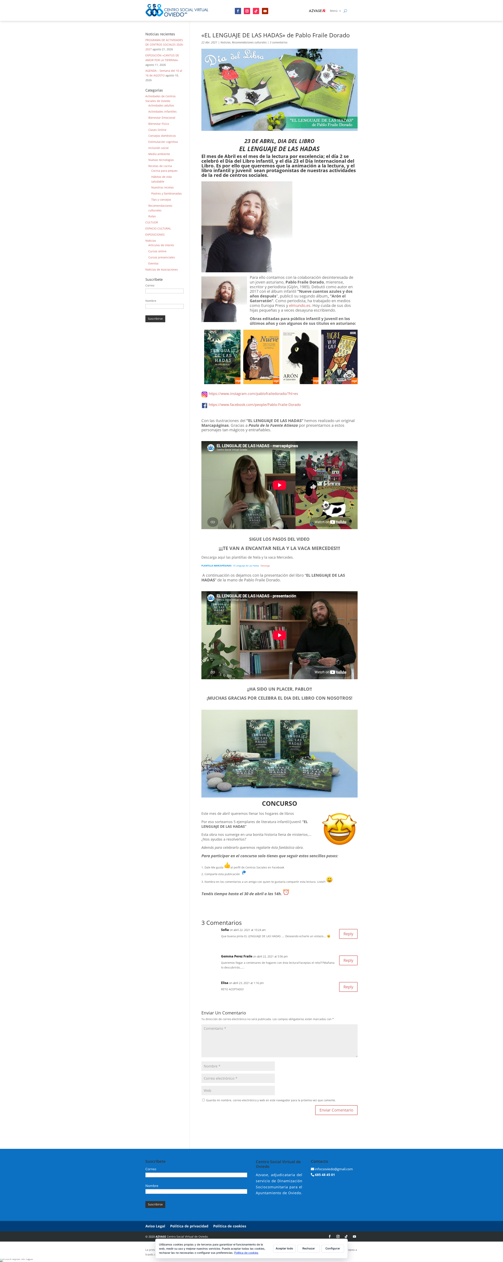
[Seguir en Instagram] (247, 11)
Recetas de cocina (160, 166)
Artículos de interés (161, 245)
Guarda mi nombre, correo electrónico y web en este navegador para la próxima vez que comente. (271, 1100)
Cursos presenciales (161, 257)
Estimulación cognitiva (163, 142)
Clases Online (157, 130)
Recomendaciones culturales (249, 42)
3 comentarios (278, 42)
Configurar (332, 1248)
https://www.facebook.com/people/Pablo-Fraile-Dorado (255, 404)
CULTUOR (151, 222)
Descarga (265, 565)
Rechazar (308, 1248)
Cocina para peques (164, 171)
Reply (348, 933)
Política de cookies (229, 1226)
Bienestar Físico (158, 124)
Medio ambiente (159, 154)
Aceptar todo (284, 1248)
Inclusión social (158, 148)
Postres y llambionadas (166, 193)
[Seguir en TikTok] (346, 1236)
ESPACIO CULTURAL (158, 228)
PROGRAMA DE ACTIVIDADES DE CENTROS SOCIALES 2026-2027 (164, 44)
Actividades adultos (161, 105)
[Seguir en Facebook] (238, 11)
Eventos (153, 263)
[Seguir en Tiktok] (256, 11)
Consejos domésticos (162, 136)
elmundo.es (299, 305)
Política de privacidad (189, 1226)
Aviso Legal (155, 1226)
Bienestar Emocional (161, 117)
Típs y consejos (161, 199)
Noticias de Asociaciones (161, 269)
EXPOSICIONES (155, 234)
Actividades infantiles (162, 111)
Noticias (225, 42)
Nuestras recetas (162, 187)
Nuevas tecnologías (161, 160)
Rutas (152, 216)
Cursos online (157, 251)
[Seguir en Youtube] (265, 11)
